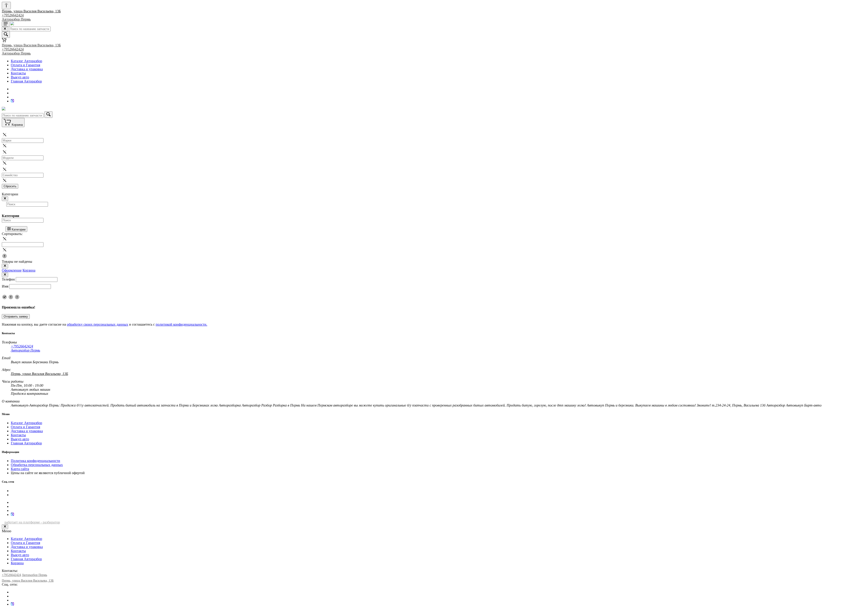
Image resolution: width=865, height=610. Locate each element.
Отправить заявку (16, 316)
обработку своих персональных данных (97, 324)
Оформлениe (12, 270)
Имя (5, 286)
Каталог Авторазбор (26, 61)
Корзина (29, 270)
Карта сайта (20, 469)
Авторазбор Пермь (16, 19)
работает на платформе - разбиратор (32, 522)
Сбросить (10, 186)
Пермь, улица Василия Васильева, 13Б (31, 11)
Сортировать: (12, 234)
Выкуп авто (20, 77)
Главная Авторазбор (26, 81)
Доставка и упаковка (27, 69)
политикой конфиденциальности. (181, 324)
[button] (432, 146)
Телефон (8, 279)
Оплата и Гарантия (25, 65)
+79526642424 (13, 15)
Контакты (18, 73)
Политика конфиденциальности (35, 461)
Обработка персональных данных (37, 465)
